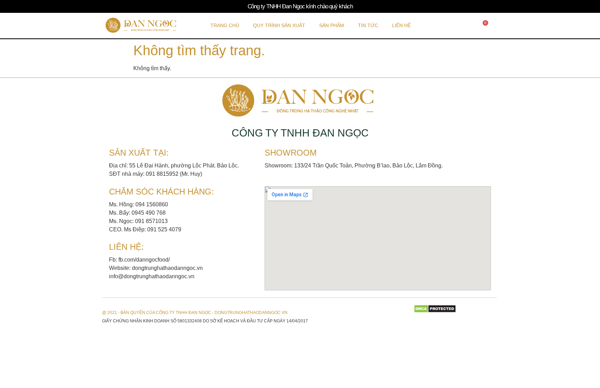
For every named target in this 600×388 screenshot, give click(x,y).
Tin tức (368, 25)
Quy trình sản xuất (279, 25)
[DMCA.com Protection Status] (435, 311)
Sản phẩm (331, 25)
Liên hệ (401, 25)
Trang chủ (224, 25)
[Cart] (483, 25)
